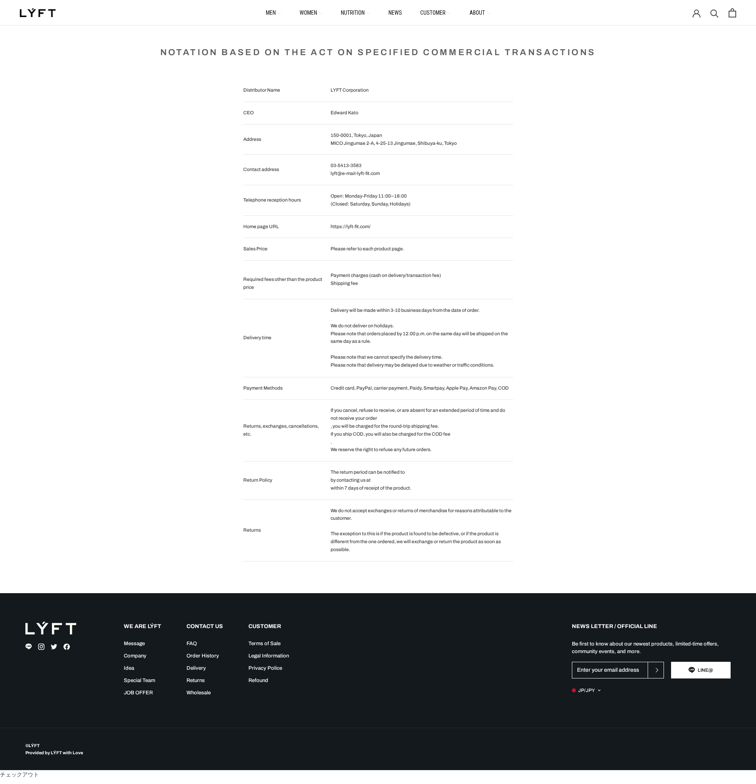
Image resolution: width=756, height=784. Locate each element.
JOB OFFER (138, 693)
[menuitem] (273, 12)
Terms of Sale (264, 643)
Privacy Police (265, 668)
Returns (196, 680)
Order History (203, 656)
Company (135, 656)
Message (134, 643)
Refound (258, 680)
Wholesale (199, 693)
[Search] (714, 13)
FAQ (192, 643)
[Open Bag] (732, 12)
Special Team (139, 680)
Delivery (196, 668)
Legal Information (268, 656)
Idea (129, 668)
